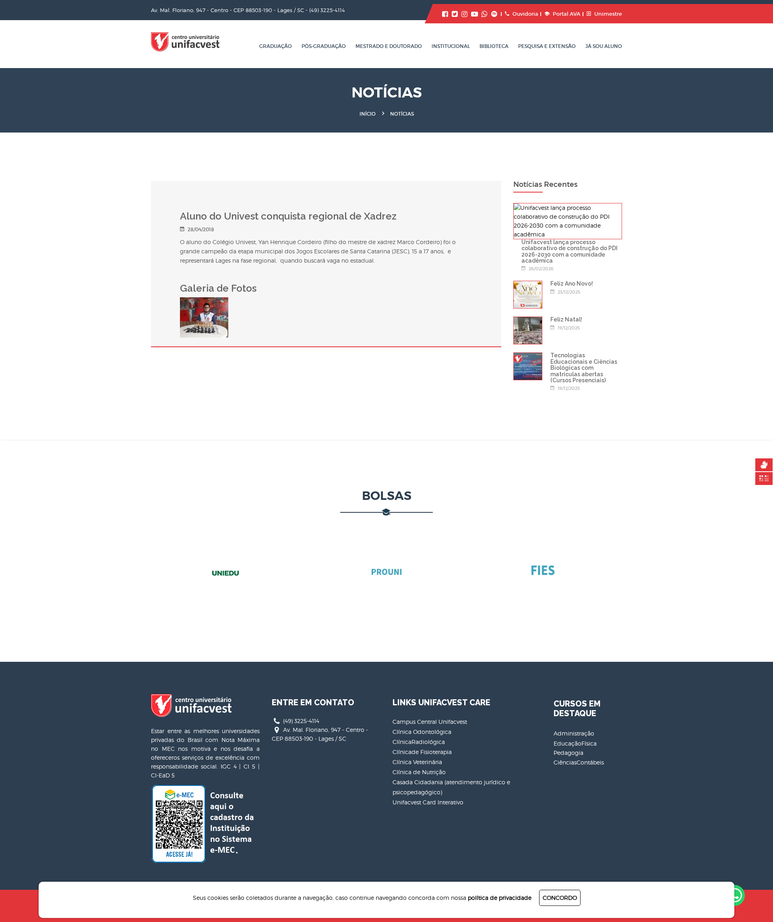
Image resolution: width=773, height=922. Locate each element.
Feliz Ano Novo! (571, 283)
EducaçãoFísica (575, 743)
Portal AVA (567, 13)
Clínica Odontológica (422, 731)
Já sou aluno (603, 46)
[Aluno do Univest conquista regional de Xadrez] (204, 301)
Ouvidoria (525, 13)
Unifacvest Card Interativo (428, 802)
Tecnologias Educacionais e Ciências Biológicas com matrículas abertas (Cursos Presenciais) (583, 367)
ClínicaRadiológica (419, 741)
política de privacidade (499, 897)
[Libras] (764, 465)
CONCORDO (560, 897)
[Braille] (764, 478)
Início (368, 114)
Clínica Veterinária (417, 761)
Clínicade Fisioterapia (422, 751)
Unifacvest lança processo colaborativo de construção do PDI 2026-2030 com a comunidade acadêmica (569, 251)
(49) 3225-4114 (327, 10)
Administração (574, 733)
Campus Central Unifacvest (430, 721)
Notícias (402, 114)
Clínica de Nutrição (419, 772)
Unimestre (608, 13)
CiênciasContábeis (579, 762)
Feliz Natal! (566, 319)
